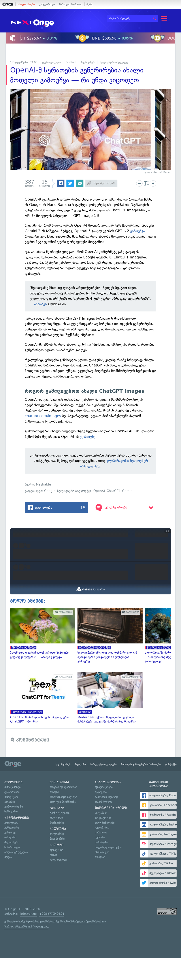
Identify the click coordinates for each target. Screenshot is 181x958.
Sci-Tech (71, 62)
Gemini (127, 491)
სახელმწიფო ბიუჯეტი (63, 797)
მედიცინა (101, 792)
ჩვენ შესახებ (62, 764)
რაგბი (53, 854)
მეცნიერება (88, 62)
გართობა (101, 832)
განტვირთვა (47, 4)
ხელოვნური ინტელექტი (114, 62)
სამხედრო (11, 811)
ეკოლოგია (11, 822)
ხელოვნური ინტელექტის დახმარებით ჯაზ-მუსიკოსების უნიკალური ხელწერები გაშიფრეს (109, 636)
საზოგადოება (16, 818)
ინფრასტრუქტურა (16, 852)
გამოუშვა (137, 231)
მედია (8, 857)
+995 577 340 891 (51, 913)
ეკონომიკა (59, 782)
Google (49, 491)
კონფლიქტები (13, 806)
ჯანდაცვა (10, 832)
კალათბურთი (58, 859)
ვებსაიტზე (88, 436)
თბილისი (10, 837)
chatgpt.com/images (43, 416)
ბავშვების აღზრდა (106, 797)
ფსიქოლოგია (104, 787)
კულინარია (102, 827)
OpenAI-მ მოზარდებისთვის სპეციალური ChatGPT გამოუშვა (41, 698)
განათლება (11, 827)
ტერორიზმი (11, 792)
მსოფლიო (11, 797)
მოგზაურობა (103, 818)
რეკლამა (80, 764)
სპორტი (56, 845)
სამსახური (101, 842)
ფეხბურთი (56, 850)
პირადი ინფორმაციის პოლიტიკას (26, 926)
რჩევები (100, 857)
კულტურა (58, 829)
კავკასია (9, 801)
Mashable (43, 484)
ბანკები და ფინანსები (63, 787)
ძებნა (90, 4)
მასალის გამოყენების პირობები (141, 764)
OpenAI (99, 491)
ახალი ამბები (26, 4)
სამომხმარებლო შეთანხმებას (82, 921)
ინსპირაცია (102, 852)
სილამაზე (101, 812)
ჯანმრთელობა (108, 782)
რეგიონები (11, 842)
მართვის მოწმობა (70, 4)
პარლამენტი (12, 787)
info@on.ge (28, 913)
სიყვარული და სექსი (108, 847)
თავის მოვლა (103, 801)
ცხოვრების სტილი (111, 808)
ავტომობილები (105, 822)
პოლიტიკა (13, 782)
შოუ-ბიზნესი (57, 838)
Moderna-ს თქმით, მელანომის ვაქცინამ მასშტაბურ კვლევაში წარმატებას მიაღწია (109, 698)
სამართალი (12, 847)
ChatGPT (113, 491)
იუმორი (100, 837)
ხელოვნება (57, 833)
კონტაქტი (171, 764)
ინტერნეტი (56, 818)
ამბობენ (40, 304)
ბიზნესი (54, 792)
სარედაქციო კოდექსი (103, 764)
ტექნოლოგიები (51, 62)
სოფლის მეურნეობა (63, 801)
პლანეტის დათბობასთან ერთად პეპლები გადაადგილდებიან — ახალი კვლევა (41, 633)
